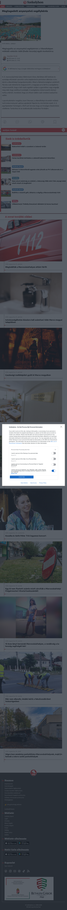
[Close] (61, 427)
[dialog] (33, 455)
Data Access (33, 482)
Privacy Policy (42, 482)
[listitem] (33, 449)
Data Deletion (24, 482)
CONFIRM (22, 477)
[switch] (54, 453)
